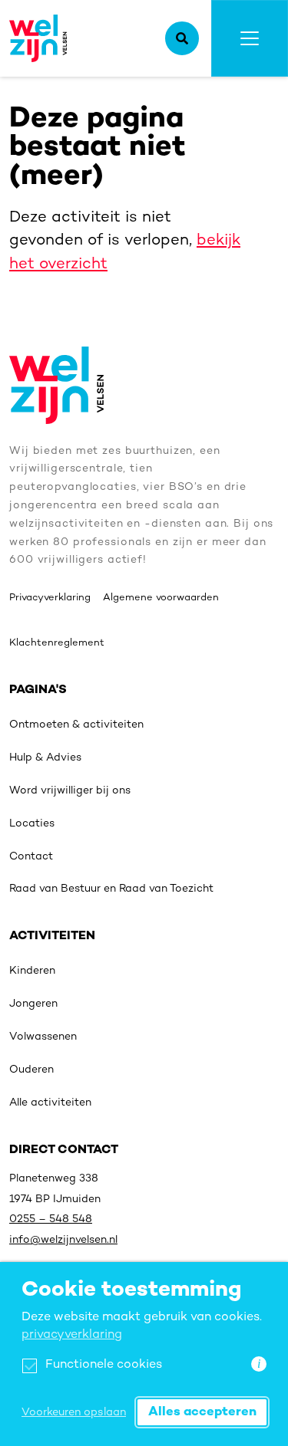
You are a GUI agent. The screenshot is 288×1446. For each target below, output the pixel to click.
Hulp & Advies (45, 758)
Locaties (32, 824)
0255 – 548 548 (50, 1219)
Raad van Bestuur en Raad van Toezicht (111, 889)
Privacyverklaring (50, 598)
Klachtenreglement (56, 643)
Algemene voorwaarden (161, 598)
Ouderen (31, 1070)
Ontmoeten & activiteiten (76, 725)
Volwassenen (43, 1037)
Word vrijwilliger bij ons (70, 791)
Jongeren (33, 1004)
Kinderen (32, 971)
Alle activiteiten (50, 1103)
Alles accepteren (202, 1412)
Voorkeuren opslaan (74, 1412)
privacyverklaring (72, 1335)
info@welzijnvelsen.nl (63, 1240)
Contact (31, 857)
